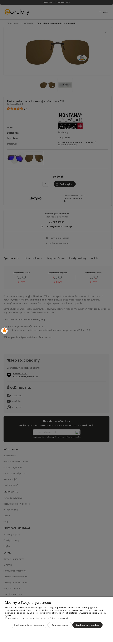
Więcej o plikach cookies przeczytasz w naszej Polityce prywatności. (37, 618)
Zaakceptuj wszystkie (87, 625)
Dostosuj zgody (60, 625)
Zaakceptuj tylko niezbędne (29, 625)
